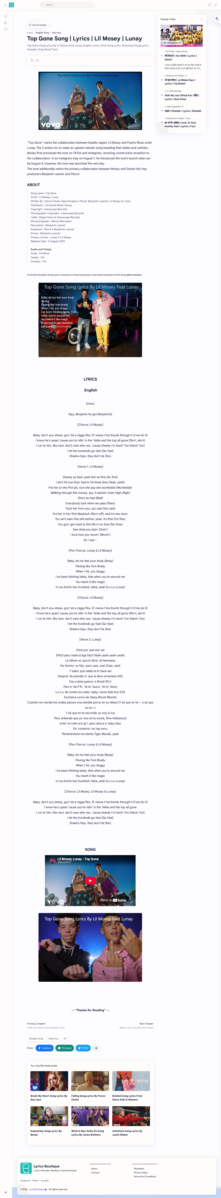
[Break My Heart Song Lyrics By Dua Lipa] (49, 1081)
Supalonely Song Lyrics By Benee (46, 1132)
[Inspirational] (181, 51)
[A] (168, 91)
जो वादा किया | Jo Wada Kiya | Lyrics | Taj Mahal (180, 81)
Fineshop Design (90, 1189)
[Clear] (92, 5)
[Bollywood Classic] (176, 76)
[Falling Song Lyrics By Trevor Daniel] (90, 1081)
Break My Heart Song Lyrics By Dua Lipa (48, 1097)
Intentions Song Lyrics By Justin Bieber (127, 1132)
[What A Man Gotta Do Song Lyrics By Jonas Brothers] (90, 1116)
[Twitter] (35, 1180)
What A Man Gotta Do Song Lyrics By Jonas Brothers (87, 1132)
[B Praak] (171, 51)
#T (65, 1038)
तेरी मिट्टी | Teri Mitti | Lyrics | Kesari (181, 57)
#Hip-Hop (53, 1038)
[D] (182, 106)
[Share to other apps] (96, 1048)
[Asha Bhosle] (175, 91)
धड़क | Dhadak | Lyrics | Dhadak (183, 110)
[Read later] (31, 60)
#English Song (36, 1038)
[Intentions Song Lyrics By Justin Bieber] (131, 1116)
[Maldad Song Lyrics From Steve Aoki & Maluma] (131, 1081)
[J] (186, 76)
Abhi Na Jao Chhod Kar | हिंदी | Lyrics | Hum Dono (182, 97)
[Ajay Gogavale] (174, 106)
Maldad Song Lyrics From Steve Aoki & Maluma (127, 1097)
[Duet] (188, 118)
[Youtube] (45, 1180)
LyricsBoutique (36, 1189)
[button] (215, 4)
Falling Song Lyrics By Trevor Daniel (88, 1097)
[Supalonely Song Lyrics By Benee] (49, 1116)
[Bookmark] (209, 4)
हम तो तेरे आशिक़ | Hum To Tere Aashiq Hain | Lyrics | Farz (180, 124)
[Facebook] (25, 1180)
